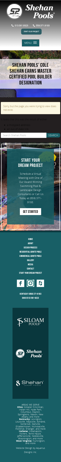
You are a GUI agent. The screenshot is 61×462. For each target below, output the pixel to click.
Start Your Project (31, 31)
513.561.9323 (21, 25)
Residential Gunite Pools (31, 251)
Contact (30, 268)
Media (30, 264)
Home (30, 239)
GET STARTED (30, 212)
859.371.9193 (43, 25)
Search (53, 135)
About (30, 243)
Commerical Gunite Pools (30, 256)
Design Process (30, 247)
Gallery (30, 260)
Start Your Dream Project (30, 273)
